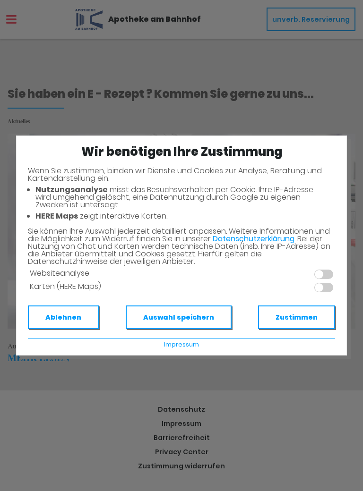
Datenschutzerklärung (253, 238)
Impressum (181, 344)
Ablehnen (63, 317)
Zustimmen (297, 317)
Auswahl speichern (178, 317)
